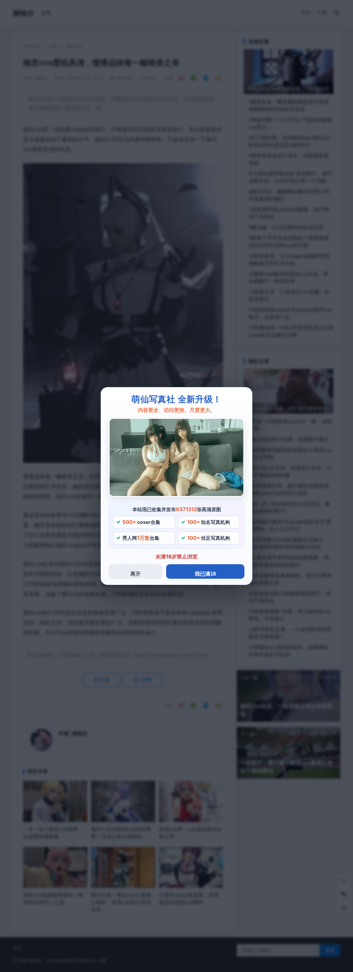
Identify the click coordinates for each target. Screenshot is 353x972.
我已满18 (205, 574)
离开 (135, 574)
